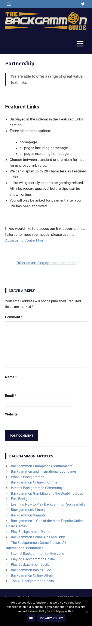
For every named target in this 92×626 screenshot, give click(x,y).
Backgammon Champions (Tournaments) (42, 466)
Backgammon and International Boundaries (44, 471)
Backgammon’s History (28, 510)
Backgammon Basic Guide (31, 570)
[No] (87, 612)
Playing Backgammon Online (33, 559)
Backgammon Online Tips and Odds (38, 537)
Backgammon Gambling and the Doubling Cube (47, 493)
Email (10, 396)
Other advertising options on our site (46, 263)
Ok (31, 618)
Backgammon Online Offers (32, 575)
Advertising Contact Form (26, 240)
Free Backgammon (25, 499)
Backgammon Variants (28, 515)
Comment (13, 317)
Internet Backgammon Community (37, 488)
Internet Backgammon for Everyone (37, 554)
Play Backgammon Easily (30, 564)
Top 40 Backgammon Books (32, 581)
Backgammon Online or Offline (34, 482)
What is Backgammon (27, 477)
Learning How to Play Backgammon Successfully (48, 504)
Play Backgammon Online (30, 532)
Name (11, 377)
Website (11, 414)
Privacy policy (51, 618)
